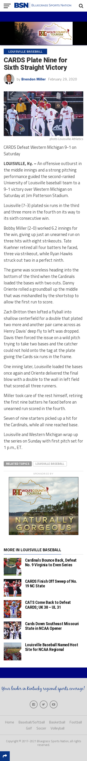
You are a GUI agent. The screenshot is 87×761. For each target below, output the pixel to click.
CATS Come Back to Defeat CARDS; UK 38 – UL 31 (48, 604)
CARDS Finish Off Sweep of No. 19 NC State (51, 583)
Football (76, 722)
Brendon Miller (33, 79)
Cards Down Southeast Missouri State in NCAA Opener (52, 626)
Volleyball (57, 728)
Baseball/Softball (32, 722)
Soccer (41, 728)
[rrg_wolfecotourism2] (43, 533)
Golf (29, 728)
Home (9, 722)
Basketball (57, 722)
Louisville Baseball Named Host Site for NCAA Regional (51, 647)
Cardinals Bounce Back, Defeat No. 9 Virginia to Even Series (51, 562)
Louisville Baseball (49, 463)
